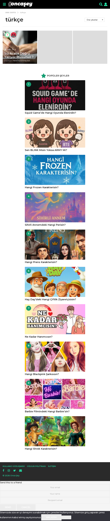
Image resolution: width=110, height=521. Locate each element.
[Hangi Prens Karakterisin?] (55, 245)
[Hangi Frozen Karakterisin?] (55, 170)
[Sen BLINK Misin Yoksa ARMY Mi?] (55, 133)
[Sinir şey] (13, 35)
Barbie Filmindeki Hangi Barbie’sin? (47, 411)
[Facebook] (3, 470)
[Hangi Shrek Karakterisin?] (55, 431)
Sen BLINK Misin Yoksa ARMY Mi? (46, 150)
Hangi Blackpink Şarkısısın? (42, 374)
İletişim (52, 466)
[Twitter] (14, 470)
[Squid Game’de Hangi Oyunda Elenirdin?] (55, 95)
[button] (4, 4)
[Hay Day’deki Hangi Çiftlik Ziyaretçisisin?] (55, 282)
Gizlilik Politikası (36, 466)
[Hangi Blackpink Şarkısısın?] (55, 357)
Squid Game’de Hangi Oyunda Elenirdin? (50, 112)
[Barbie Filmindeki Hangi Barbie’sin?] (55, 394)
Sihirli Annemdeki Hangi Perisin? (45, 224)
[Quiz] (7, 35)
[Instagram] (9, 470)
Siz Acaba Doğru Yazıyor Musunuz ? (19, 55)
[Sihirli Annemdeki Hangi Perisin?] (55, 207)
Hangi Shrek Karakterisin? (41, 448)
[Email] (20, 470)
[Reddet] (66, 517)
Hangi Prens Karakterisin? (41, 262)
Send (8, 507)
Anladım (51, 517)
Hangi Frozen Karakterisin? (41, 187)
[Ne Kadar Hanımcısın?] (55, 319)
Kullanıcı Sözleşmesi (14, 466)
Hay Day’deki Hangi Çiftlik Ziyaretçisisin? (50, 299)
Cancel (26, 507)
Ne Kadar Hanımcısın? (38, 336)
